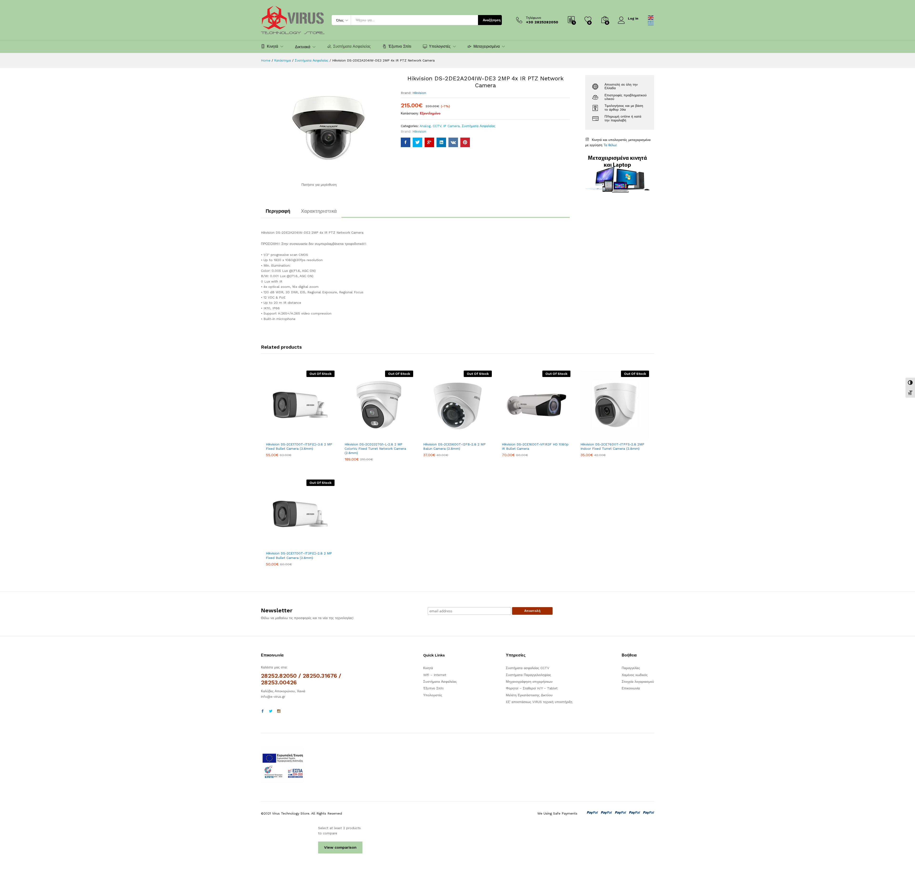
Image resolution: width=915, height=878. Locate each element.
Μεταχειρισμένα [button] (486, 46)
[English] (651, 17)
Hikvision (419, 93)
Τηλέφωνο (533, 18)
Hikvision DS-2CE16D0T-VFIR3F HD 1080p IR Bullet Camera (535, 446)
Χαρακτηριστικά (319, 211)
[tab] (278, 213)
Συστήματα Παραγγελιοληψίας (528, 675)
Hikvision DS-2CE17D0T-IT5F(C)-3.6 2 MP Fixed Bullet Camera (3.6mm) (299, 446)
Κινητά (428, 668)
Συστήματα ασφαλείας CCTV (527, 668)
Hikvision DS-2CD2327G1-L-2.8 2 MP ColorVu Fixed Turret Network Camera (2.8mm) (375, 448)
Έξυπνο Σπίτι (399, 46)
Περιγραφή (278, 211)
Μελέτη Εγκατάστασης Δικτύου (529, 695)
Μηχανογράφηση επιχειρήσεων (529, 681)
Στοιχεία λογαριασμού (638, 681)
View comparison (340, 847)
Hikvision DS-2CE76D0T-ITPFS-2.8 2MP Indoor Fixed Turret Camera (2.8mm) (612, 446)
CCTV (437, 126)
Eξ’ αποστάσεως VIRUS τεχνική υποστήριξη (539, 702)
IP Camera (451, 126)
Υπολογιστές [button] (440, 46)
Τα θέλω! (610, 145)
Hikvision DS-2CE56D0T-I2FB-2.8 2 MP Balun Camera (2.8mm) (454, 446)
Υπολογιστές (432, 695)
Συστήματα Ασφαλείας (352, 46)
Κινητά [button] (272, 46)
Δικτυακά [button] (302, 47)
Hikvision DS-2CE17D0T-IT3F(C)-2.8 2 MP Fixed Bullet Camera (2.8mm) (299, 555)
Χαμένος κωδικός (635, 675)
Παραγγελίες (631, 668)
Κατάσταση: (410, 113)
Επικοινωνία (631, 688)
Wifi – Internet (434, 675)
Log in (633, 18)
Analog (425, 126)
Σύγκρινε (317, 436)
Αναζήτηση (492, 20)
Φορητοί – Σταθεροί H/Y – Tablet (532, 688)
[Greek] (651, 23)
